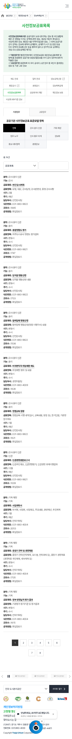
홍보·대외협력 (14, 144)
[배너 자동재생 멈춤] (9, 676)
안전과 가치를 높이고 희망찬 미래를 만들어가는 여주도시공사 (36, 6)
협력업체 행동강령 (20, 320)
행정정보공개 (23, 15)
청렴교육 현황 (18, 411)
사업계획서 (17, 505)
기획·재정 (57, 128)
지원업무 (16, 112)
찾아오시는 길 (9, 719)
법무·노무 (14, 136)
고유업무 (42, 112)
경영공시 (35, 85)
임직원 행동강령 (19, 275)
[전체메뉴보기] (66, 6)
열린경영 (9, 15)
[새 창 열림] (62, 699)
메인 (2, 15)
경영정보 (35, 144)
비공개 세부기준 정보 (14, 99)
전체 (14, 128)
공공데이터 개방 (36, 92)
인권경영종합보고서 (21, 460)
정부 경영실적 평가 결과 (22, 599)
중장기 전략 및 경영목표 (22, 550)
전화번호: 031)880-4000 (14, 728)
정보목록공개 (38, 15)
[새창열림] (20, 676)
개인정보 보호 (57, 92)
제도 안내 (14, 78)
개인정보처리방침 (13, 707)
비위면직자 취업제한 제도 (23, 365)
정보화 (57, 136)
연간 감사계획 (18, 184)
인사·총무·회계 (36, 136)
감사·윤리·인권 (36, 128)
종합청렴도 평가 (19, 230)
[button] (2, 676)
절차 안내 (36, 78)
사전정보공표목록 (14, 92)
